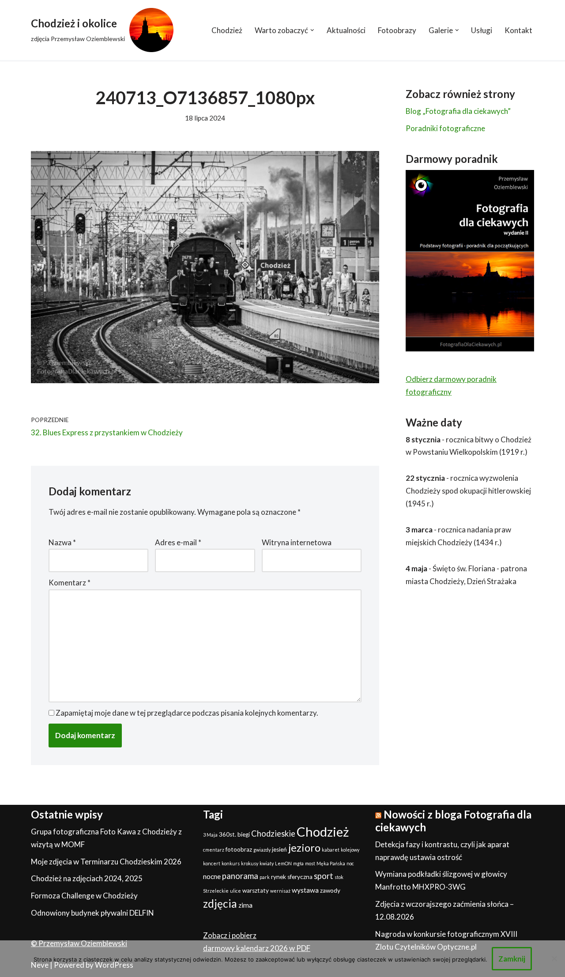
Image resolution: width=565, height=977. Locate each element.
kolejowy (350, 850)
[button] (312, 30)
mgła (298, 863)
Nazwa (62, 542)
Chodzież (226, 30)
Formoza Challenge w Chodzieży (84, 895)
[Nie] (554, 958)
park (265, 877)
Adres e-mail (178, 542)
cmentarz (213, 850)
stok (339, 877)
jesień (279, 849)
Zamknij (511, 958)
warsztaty (255, 890)
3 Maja (210, 834)
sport (323, 876)
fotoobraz (239, 849)
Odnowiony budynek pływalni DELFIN (92, 912)
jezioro (304, 847)
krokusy (249, 863)
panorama (240, 876)
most (310, 863)
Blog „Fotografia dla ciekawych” (458, 111)
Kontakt (518, 30)
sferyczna (300, 876)
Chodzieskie (273, 833)
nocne (212, 876)
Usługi (481, 30)
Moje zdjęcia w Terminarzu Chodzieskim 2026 (106, 861)
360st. (227, 834)
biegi (243, 834)
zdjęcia (220, 903)
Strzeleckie (216, 891)
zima (245, 905)
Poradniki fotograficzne (445, 128)
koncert (211, 863)
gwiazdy (262, 850)
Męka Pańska (330, 863)
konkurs (231, 863)
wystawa (305, 890)
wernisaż (280, 891)
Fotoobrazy (397, 30)
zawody (330, 890)
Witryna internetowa (296, 542)
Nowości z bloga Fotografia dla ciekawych (453, 821)
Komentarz (69, 582)
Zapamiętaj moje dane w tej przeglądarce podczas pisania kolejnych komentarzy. (187, 712)
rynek (278, 876)
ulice (235, 891)
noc (350, 863)
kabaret (330, 850)
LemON (283, 863)
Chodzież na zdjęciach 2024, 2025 (87, 878)
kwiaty (267, 863)
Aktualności (346, 30)
